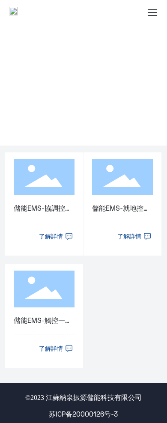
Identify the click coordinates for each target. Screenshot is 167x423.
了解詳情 (52, 236)
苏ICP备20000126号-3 (83, 414)
